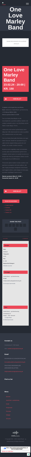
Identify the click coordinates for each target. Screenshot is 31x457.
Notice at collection (7, 451)
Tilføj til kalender (11, 201)
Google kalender (9, 205)
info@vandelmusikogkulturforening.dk (14, 371)
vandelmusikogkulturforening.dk (15, 348)
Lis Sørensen (25, 238)
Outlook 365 (8, 210)
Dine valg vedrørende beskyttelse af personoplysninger (17, 448)
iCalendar (7, 207)
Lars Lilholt (5, 238)
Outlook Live (8, 212)
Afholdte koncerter (7, 265)
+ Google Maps (8, 317)
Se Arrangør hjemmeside (9, 283)
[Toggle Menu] (27, 4)
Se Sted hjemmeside (8, 319)
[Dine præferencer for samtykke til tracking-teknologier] (28, 454)
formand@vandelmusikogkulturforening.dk (15, 362)
